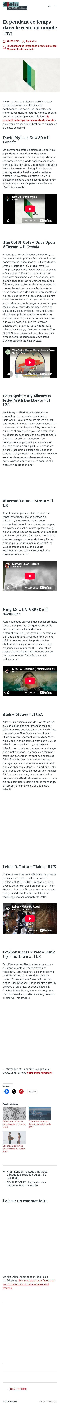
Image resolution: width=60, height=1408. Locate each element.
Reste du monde (25, 49)
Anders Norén (51, 1401)
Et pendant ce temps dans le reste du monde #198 (14, 1124)
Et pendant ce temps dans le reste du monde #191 (14, 1148)
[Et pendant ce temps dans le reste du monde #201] (40, 1113)
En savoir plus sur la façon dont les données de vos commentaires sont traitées (29, 1284)
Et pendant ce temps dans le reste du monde (33, 45)
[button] (49, 6)
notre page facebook (39, 1072)
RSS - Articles (18, 1388)
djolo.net (13, 1401)
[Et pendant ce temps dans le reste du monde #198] (14, 1113)
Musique (11, 49)
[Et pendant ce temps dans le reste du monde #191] (14, 1137)
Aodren (33, 41)
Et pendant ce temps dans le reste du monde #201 (40, 1124)
